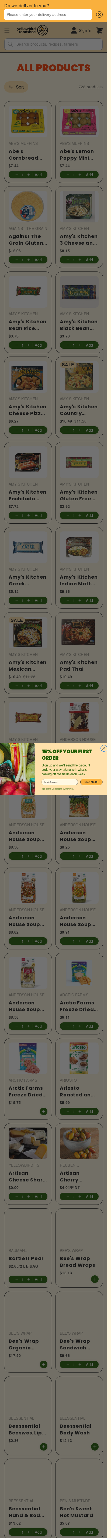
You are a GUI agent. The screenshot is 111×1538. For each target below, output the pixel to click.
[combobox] (48, 14)
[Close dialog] (103, 748)
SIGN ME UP (91, 782)
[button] (98, 14)
